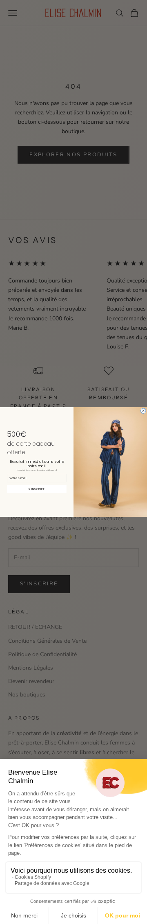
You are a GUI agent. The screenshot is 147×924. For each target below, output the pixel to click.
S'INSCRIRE (37, 489)
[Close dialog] (143, 411)
